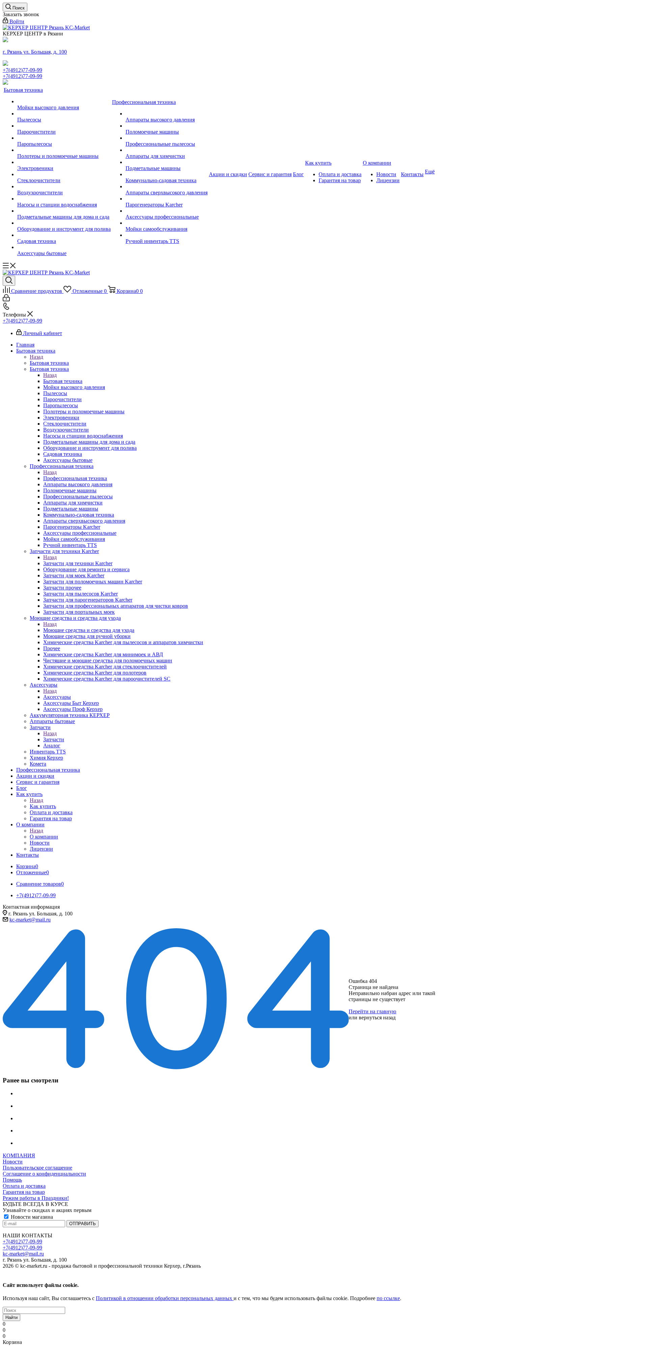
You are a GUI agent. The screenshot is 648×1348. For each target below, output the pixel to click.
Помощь (12, 1180)
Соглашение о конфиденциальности (44, 1174)
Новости (13, 1161)
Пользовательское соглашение (37, 1168)
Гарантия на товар (24, 1192)
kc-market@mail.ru (30, 920)
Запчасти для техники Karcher (77, 563)
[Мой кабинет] (6, 299)
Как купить (43, 806)
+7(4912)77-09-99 (22, 70)
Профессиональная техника (75, 478)
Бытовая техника (49, 363)
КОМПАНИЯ (19, 1155)
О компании (44, 837)
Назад (36, 357)
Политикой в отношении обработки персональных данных (165, 1298)
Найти (11, 1317)
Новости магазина (31, 1217)
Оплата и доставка (24, 1186)
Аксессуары (57, 697)
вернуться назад (377, 1017)
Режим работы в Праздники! (36, 1198)
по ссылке (388, 1298)
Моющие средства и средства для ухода (88, 630)
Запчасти (53, 739)
